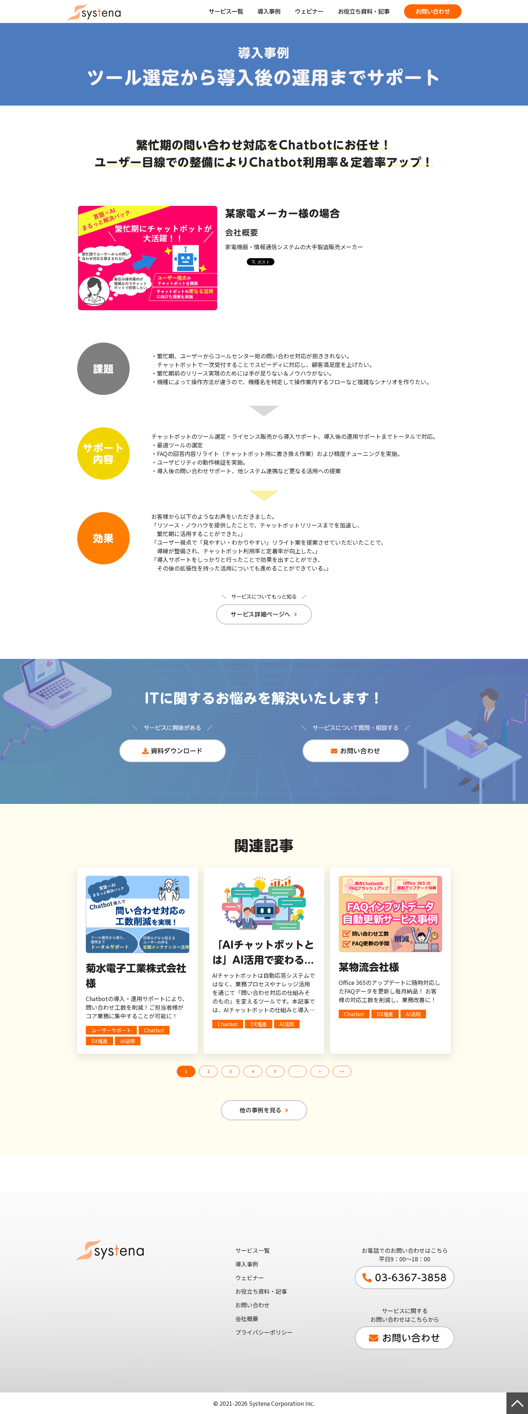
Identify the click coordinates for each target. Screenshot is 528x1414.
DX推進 (99, 1041)
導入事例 (269, 11)
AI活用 (127, 1041)
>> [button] (341, 1071)
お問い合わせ (433, 11)
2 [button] (208, 1071)
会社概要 (246, 1318)
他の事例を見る (260, 1110)
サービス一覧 (226, 11)
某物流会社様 (369, 967)
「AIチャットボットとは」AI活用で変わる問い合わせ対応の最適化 (263, 953)
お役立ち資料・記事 (364, 11)
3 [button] (231, 1071)
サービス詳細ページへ (260, 614)
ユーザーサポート (111, 1030)
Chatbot (154, 1030)
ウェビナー (309, 11)
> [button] (320, 1071)
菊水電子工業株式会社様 (136, 975)
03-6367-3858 (411, 1277)
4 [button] (253, 1071)
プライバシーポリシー (264, 1332)
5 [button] (275, 1071)
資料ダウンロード (177, 751)
